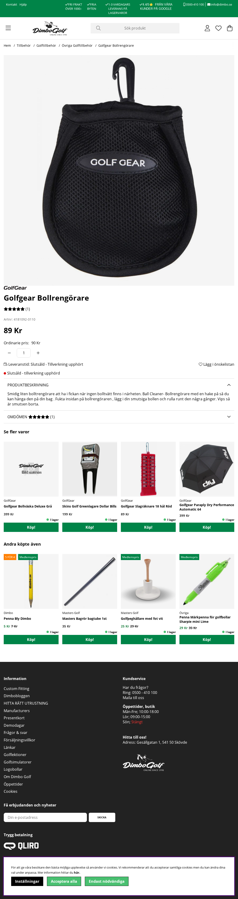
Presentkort (14, 717)
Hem (7, 45)
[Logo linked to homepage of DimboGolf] (50, 28)
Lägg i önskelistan (218, 364)
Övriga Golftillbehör (77, 45)
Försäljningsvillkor (19, 740)
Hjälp (23, 4)
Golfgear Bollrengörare (116, 45)
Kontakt (11, 4)
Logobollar (13, 769)
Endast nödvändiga (107, 881)
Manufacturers (17, 710)
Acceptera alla (64, 881)
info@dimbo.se (221, 4)
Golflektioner (15, 754)
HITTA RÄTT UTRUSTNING (26, 703)
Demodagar (14, 725)
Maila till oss (133, 697)
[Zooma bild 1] (119, 170)
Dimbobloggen (17, 695)
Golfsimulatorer (18, 762)
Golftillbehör (46, 45)
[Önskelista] (218, 28)
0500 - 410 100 (144, 692)
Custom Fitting (16, 688)
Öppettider (13, 784)
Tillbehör (24, 45)
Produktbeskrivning (28, 385)
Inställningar (27, 881)
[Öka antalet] (38, 353)
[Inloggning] (207, 28)
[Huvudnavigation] (8, 28)
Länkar (10, 747)
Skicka (101, 817)
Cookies (10, 791)
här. (77, 872)
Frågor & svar (15, 732)
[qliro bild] (21, 848)
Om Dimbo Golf (17, 776)
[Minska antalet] (9, 353)
